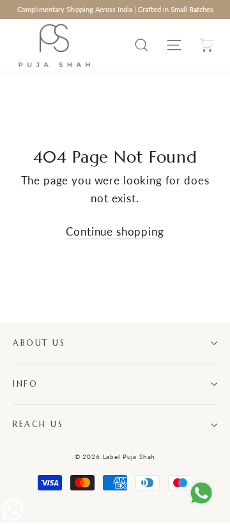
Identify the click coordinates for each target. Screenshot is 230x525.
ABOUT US (39, 343)
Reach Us (38, 424)
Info (25, 384)
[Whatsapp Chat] (13, 518)
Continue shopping (115, 231)
